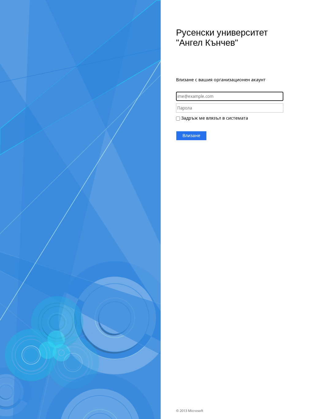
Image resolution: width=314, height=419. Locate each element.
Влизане (191, 135)
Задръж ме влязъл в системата (214, 118)
